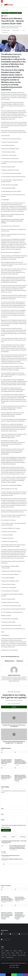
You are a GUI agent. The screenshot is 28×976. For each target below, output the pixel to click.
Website (2, 819)
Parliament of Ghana (21, 955)
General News (5, 12)
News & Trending (13, 12)
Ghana (8, 952)
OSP (9, 955)
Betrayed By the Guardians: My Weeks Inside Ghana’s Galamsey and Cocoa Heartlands (21, 761)
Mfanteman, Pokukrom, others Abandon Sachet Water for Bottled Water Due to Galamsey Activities (20, 778)
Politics (6, 10)
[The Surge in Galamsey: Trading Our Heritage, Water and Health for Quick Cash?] (7, 755)
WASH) (3, 957)
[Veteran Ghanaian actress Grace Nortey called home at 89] (7, 770)
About (14, 967)
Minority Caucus (10, 661)
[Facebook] (14, 683)
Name (2, 808)
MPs (25, 952)
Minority (12, 952)
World (17, 967)
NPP (6, 955)
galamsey (3, 952)
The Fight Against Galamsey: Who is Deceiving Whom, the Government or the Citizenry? (20, 915)
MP (21, 952)
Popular (4, 836)
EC (11, 950)
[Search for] (26, 5)
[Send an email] (10, 30)
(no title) (3, 852)
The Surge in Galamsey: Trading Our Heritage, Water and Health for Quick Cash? (6, 761)
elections (15, 950)
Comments (22, 836)
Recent (13, 836)
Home (3, 10)
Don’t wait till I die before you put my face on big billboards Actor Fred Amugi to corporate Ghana (17, 847)
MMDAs (17, 952)
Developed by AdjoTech (14, 965)
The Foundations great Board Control (10, 855)
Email (2, 814)
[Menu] (1, 5)
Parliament (20, 661)
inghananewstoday (6, 30)
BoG (2, 950)
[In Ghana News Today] (8, 5)
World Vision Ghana (9, 957)
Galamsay (20, 950)
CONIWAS (7, 950)
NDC (2, 955)
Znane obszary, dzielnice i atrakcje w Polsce (11, 859)
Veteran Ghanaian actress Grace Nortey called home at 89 (6, 777)
